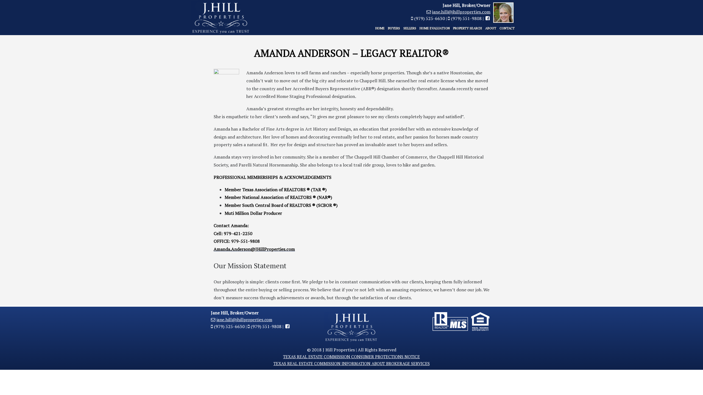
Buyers (394, 28)
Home (380, 28)
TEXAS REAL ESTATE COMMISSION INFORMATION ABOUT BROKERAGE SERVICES (352, 363)
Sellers (409, 28)
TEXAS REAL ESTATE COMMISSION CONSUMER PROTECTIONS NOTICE (351, 356)
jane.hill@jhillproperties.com (461, 12)
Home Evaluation (435, 28)
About (490, 28)
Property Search (467, 28)
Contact (507, 28)
